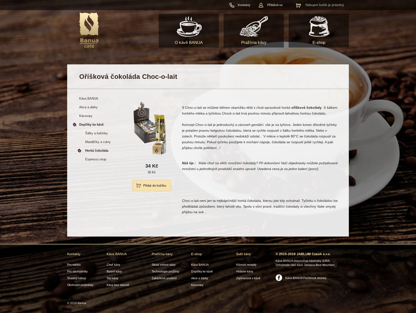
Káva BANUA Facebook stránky (305, 278)
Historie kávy (244, 271)
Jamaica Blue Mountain (319, 265)
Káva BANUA (117, 254)
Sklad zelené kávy (164, 264)
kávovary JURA (319, 261)
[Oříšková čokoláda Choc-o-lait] (151, 156)
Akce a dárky (199, 278)
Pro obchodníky (77, 271)
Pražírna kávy (253, 42)
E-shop (318, 42)
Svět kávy (243, 254)
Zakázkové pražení (164, 278)
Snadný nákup (76, 278)
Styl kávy (112, 278)
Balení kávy (114, 271)
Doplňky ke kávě (202, 271)
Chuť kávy (113, 264)
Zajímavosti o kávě (248, 278)
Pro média (74, 264)
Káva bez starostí (118, 285)
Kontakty (244, 5)
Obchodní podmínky (80, 285)
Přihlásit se (275, 5)
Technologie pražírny (165, 271)
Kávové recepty (246, 264)
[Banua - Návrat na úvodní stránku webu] (89, 30)
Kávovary (197, 285)
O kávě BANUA (189, 42)
